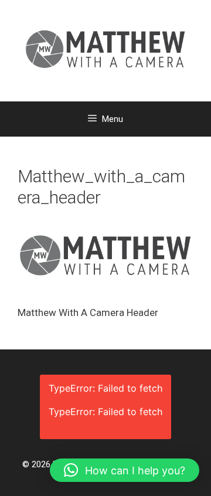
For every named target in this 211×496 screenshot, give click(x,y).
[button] (124, 470)
